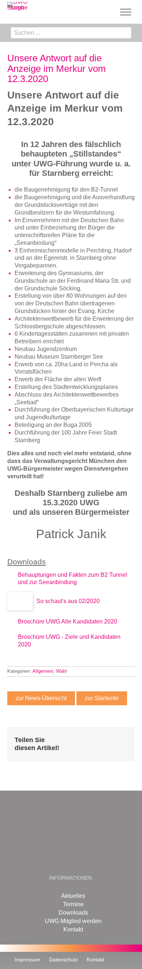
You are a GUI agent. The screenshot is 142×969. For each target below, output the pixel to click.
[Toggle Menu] (125, 12)
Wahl (61, 671)
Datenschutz (63, 959)
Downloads (73, 913)
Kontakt (73, 929)
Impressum (27, 959)
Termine (73, 904)
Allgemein (42, 671)
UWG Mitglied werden (73, 921)
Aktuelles (73, 896)
